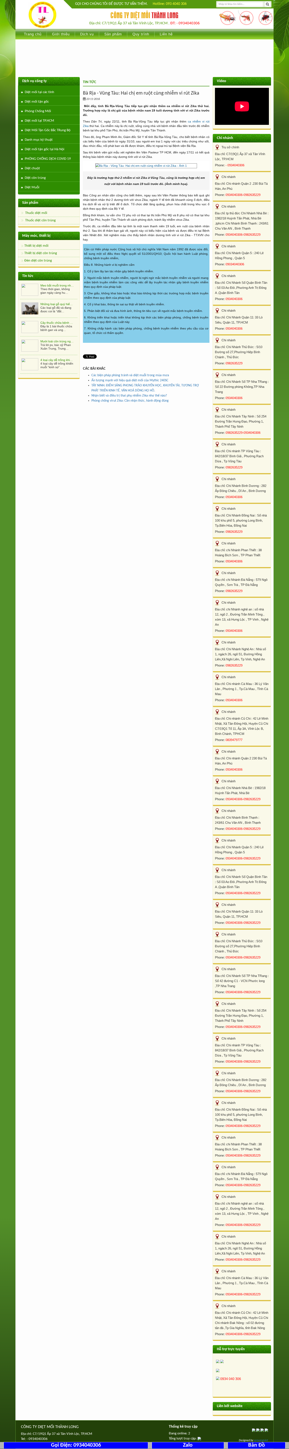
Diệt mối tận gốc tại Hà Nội (44, 149)
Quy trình (140, 34)
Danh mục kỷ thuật (39, 140)
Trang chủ (32, 34)
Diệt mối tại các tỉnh (39, 92)
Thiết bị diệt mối (36, 246)
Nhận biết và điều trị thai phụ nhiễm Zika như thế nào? (129, 395)
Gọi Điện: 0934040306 (76, 1445)
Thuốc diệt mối (36, 213)
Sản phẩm (113, 34)
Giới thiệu (61, 34)
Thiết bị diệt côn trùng (40, 253)
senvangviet (261, 1440)
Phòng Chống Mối (38, 111)
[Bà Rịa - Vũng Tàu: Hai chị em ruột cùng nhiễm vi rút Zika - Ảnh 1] (146, 165)
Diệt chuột (32, 168)
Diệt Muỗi (32, 187)
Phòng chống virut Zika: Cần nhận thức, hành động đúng (130, 400)
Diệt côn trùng (35, 178)
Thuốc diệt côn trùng (40, 220)
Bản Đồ (256, 1445)
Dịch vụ (87, 34)
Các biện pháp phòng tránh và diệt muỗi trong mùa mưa (130, 375)
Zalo (188, 1445)
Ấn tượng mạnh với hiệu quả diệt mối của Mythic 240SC (129, 380)
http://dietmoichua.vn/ (42, 15)
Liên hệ (166, 34)
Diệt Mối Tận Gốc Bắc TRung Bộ (47, 130)
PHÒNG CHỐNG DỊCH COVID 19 (48, 159)
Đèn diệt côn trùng (38, 260)
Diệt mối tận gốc (37, 101)
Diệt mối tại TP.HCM (39, 121)
